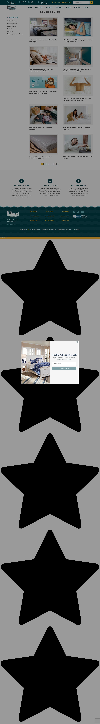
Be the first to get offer (64, 368)
